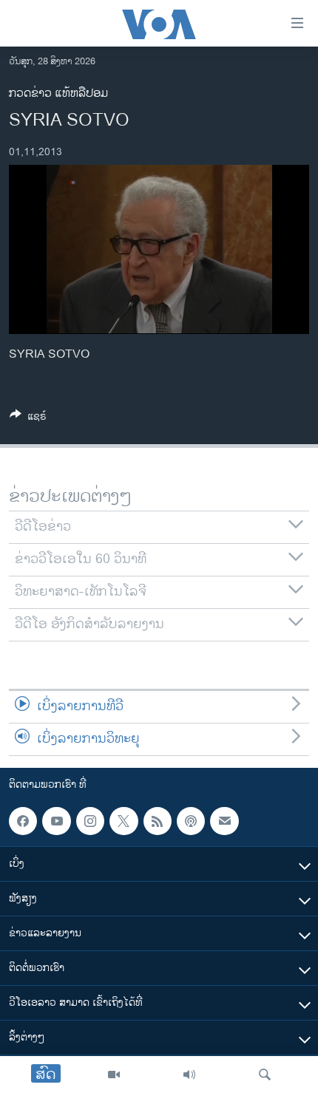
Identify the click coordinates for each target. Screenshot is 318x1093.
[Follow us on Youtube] (56, 821)
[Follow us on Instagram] (90, 821)
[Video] (114, 1074)
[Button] (28, 418)
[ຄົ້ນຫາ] (265, 1074)
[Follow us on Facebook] (23, 821)
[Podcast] (191, 821)
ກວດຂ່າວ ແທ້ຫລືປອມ (58, 93)
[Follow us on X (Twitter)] (123, 821)
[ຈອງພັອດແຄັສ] (224, 821)
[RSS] (157, 821)
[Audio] (189, 1074)
